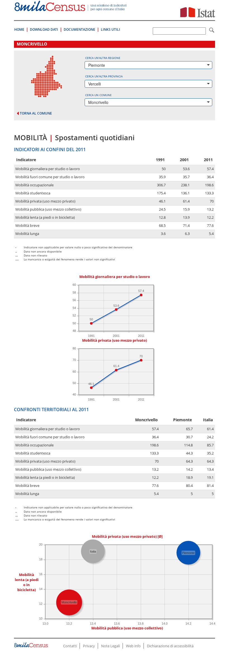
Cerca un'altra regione (102, 58)
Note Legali (110, 645)
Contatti (70, 645)
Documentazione (79, 29)
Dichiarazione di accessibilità (170, 645)
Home (19, 29)
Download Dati (44, 29)
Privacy (89, 645)
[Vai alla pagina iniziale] (71, 8)
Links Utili (110, 29)
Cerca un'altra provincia (104, 76)
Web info (133, 645)
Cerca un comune (98, 95)
